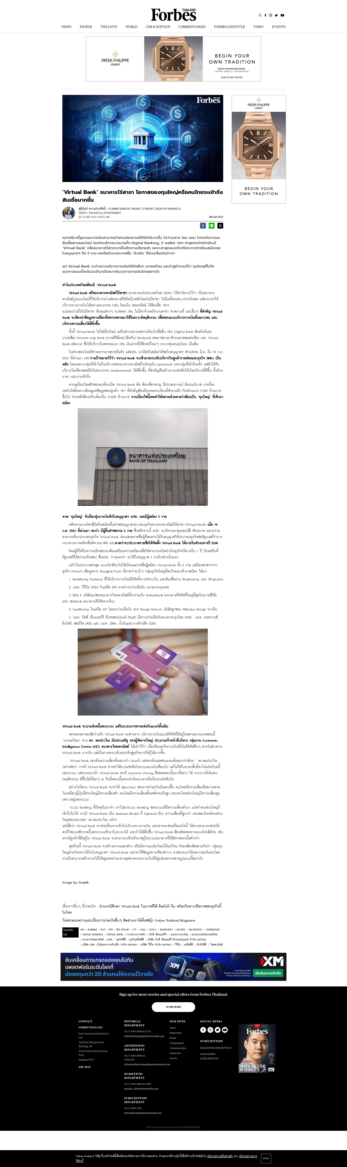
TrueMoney (213, 929)
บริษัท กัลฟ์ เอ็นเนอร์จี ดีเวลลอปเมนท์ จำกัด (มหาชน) (177, 939)
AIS (82, 929)
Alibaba (92, 929)
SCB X (152, 929)
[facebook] (203, 227)
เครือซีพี (188, 945)
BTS (111, 929)
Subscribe (173, 1006)
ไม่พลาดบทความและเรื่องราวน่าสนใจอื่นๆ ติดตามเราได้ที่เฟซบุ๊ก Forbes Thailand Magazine (128, 920)
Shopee (181, 929)
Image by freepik (75, 882)
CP (134, 929)
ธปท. (110, 939)
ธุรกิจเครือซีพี (137, 939)
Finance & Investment (105, 212)
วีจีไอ (178, 945)
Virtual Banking (92, 934)
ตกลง (266, 1158)
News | (83, 212)
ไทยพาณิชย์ (216, 945)
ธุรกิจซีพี (121, 939)
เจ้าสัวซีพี (201, 945)
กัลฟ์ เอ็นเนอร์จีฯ (158, 934)
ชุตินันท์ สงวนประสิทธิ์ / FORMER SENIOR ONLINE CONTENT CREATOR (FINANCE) (130, 208)
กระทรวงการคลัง (136, 934)
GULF (143, 929)
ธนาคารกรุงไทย (179, 934)
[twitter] (220, 227)
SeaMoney (166, 929)
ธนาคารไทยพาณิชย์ (93, 939)
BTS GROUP (122, 929)
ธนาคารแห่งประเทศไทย (204, 934)
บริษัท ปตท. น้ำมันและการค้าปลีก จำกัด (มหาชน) (109, 945)
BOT (103, 929)
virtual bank (115, 934)
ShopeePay (195, 929)
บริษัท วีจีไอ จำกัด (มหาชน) (156, 945)
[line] (212, 227)
